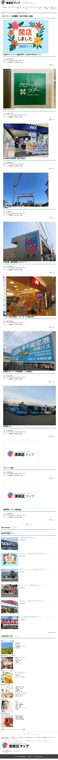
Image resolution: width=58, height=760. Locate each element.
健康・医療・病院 (19, 687)
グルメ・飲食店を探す (16, 740)
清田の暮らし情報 (5, 684)
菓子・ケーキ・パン (20, 657)
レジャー (17, 644)
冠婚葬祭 (17, 690)
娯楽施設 (17, 647)
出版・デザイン (19, 703)
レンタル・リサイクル (20, 693)
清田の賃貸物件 (19, 716)
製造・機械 (18, 706)
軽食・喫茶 (18, 660)
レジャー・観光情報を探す (6, 740)
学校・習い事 (18, 691)
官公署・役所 (18, 696)
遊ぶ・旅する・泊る (25, 8)
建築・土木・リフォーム (21, 707)
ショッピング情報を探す (26, 740)
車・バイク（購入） (20, 677)
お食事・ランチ (19, 659)
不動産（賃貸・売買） (46, 8)
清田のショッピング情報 (7, 670)
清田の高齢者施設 (19, 719)
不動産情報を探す (46, 740)
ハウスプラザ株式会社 (5, 750)
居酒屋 (17, 662)
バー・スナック (19, 663)
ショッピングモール (20, 672)
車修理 (17, 709)
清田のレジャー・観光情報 (7, 641)
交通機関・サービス (20, 646)
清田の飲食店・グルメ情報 (7, 655)
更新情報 (5, 7)
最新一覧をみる (52, 632)
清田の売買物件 (19, 717)
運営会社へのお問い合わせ (53, 8)
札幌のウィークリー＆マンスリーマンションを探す (13, 729)
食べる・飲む (32, 7)
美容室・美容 (18, 688)
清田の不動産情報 (5, 714)
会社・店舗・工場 (39, 8)
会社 (16, 701)
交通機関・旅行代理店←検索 (15, 62)
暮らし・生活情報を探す (37, 740)
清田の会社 (3, 699)
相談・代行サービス (20, 694)
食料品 (17, 675)
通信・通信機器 (19, 704)
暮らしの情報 (11, 7)
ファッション (18, 673)
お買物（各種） (18, 8)
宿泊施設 (17, 643)
